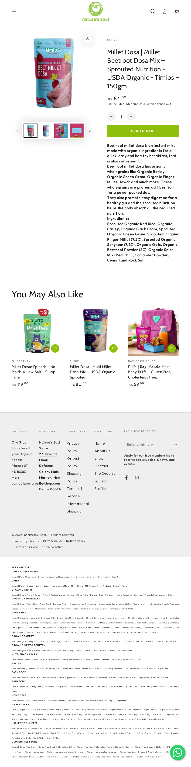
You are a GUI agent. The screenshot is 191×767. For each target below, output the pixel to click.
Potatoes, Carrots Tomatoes (105, 609)
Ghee (88, 627)
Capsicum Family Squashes (84, 604)
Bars (88, 659)
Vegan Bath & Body (137, 719)
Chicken (57, 650)
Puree (165, 677)
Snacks (44, 659)
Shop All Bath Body (20, 686)
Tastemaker (135, 632)
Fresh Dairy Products (21, 738)
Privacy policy (52, 541)
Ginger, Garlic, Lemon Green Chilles (115, 604)
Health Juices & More (92, 668)
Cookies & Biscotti (113, 641)
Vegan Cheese (39, 710)
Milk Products (105, 586)
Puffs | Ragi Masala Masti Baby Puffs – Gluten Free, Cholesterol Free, (149, 372)
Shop (98, 458)
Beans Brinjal (45, 604)
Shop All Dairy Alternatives (24, 577)
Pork (96, 650)
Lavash (75, 641)
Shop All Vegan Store (21, 710)
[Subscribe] (176, 444)
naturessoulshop (35, 535)
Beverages (45, 623)
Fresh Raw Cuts (88, 728)
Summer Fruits (41, 595)
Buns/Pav (128, 641)
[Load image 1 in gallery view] (31, 131)
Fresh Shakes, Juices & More (47, 738)
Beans (60, 618)
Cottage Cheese (63, 577)
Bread (66, 641)
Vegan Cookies (150, 710)
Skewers (87, 650)
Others (171, 595)
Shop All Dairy (18, 586)
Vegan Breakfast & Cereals (94, 710)
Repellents (121, 700)
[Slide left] (17, 131)
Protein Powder (149, 668)
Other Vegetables (70, 609)
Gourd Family (139, 604)
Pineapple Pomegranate (155, 595)
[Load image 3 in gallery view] (61, 131)
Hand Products (115, 686)
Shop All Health (19, 668)
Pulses (53, 632)
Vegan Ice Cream (72, 710)
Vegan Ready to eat (20, 719)
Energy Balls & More (71, 668)
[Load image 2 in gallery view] (46, 131)
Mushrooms (40, 609)
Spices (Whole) (87, 632)
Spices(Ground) (103, 632)
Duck (65, 650)
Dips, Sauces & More (67, 627)
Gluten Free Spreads (34, 752)
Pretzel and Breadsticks (92, 641)
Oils (126, 668)
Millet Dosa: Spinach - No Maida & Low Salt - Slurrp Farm (33, 372)
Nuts (140, 659)
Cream (47, 586)
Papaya (93, 595)
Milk (94, 577)
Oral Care (145, 686)
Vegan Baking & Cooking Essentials (125, 710)
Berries (71, 595)
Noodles (168, 627)
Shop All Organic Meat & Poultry (26, 650)
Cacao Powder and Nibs (64, 623)
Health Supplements (113, 668)
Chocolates (159, 641)
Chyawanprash (53, 668)
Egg (72, 650)
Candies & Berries (36, 668)
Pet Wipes (109, 700)
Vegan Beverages (54, 714)
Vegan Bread (38, 714)
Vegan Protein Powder (116, 719)
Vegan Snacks (55, 710)
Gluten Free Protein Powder (74, 757)
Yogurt (115, 577)
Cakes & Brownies (143, 641)
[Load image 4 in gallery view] (77, 131)
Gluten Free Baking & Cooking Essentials (65, 752)
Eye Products (76, 686)
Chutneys (90, 623)
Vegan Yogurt (24, 714)
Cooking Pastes (115, 623)
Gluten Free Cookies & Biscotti (151, 757)
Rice (60, 632)
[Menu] (14, 11)
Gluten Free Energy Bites (48, 757)
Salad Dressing (71, 632)
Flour (81, 627)
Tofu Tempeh (104, 577)
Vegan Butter (165, 710)
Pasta (45, 632)
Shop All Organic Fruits (22, 595)
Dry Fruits (115, 659)
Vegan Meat (99, 719)
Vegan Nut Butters (155, 714)
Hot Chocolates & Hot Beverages (143, 618)
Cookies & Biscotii (101, 659)
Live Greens (27, 609)
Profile (100, 488)
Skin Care (173, 686)
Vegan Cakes (70, 714)
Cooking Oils (17, 627)
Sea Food (47, 650)
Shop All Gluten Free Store (24, 747)
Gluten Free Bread (46, 747)
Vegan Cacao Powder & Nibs (118, 714)
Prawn (103, 650)
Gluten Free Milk (163, 747)
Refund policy (75, 541)
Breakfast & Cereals (146, 623)
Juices (81, 623)
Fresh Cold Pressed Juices (159, 728)
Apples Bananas (58, 595)
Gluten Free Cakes (66, 747)
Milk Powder (90, 586)
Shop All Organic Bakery (22, 641)
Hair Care (101, 686)
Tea (145, 632)
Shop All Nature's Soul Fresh (24, 728)
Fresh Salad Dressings (38, 733)
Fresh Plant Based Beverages (123, 733)
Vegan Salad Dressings (42, 719)
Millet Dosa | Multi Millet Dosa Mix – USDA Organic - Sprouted (94, 372)
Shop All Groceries (20, 618)
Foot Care (89, 686)
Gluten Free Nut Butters (166, 752)
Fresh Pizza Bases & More (165, 733)
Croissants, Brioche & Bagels (49, 641)
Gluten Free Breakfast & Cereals (102, 752)
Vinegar (152, 632)
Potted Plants (127, 609)
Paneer (116, 586)
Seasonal (138, 595)
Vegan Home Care (157, 719)
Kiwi (101, 595)
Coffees (101, 623)
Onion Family (54, 609)
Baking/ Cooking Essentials (43, 618)
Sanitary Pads (159, 686)
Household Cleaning (57, 700)
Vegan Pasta (171, 714)
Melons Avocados (124, 595)
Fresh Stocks (145, 733)
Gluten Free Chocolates (124, 757)
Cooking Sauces (49, 627)
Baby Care (36, 686)
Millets (160, 627)
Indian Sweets (129, 659)
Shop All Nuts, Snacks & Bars (25, 659)
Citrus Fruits (82, 595)
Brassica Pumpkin (61, 604)
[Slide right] (90, 131)
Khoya (80, 586)
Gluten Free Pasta (104, 747)
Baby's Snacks (49, 677)
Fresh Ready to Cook (97, 733)
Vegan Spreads (84, 719)
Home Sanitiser (39, 700)
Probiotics (134, 668)
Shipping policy (52, 547)
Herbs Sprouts (154, 604)
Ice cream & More (61, 586)
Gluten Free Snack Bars (100, 757)
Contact (101, 466)
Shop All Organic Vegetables (24, 604)
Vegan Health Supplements (91, 714)
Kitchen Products (76, 700)
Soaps (14, 691)
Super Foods (164, 668)
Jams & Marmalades (123, 627)
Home (111, 39)
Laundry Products (94, 700)
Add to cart (143, 131)
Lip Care (128, 686)
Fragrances (62, 686)
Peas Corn (85, 609)
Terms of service (27, 547)
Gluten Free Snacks (124, 747)
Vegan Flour (139, 714)
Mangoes (109, 595)
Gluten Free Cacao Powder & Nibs (136, 752)
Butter (41, 577)
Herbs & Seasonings (95, 618)
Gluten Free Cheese (144, 747)
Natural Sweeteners (128, 677)
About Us (102, 450)
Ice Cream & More (81, 577)
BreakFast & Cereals (74, 618)
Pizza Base (171, 641)
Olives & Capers (33, 632)
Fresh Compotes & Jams (133, 728)
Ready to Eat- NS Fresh (50, 728)
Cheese (50, 577)
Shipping (132, 104)
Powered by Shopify (25, 541)
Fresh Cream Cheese (75, 733)
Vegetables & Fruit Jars (149, 677)
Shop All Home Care (21, 700)
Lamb (78, 650)
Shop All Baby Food (20, 677)
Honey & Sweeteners (116, 618)
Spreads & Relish (120, 632)
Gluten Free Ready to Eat (23, 757)
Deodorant (49, 686)
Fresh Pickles (57, 733)
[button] (153, 11)
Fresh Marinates (125, 650)
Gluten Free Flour (85, 747)
